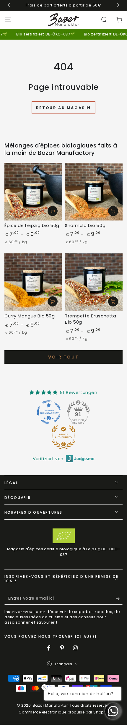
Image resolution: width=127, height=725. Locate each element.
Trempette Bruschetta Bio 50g (90, 319)
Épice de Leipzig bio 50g (31, 225)
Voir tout (63, 357)
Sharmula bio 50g (85, 225)
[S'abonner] (119, 598)
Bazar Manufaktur (50, 705)
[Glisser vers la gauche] (9, 5)
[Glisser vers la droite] (118, 5)
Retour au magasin (63, 108)
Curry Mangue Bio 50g (29, 316)
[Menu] (7, 20)
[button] (104, 20)
